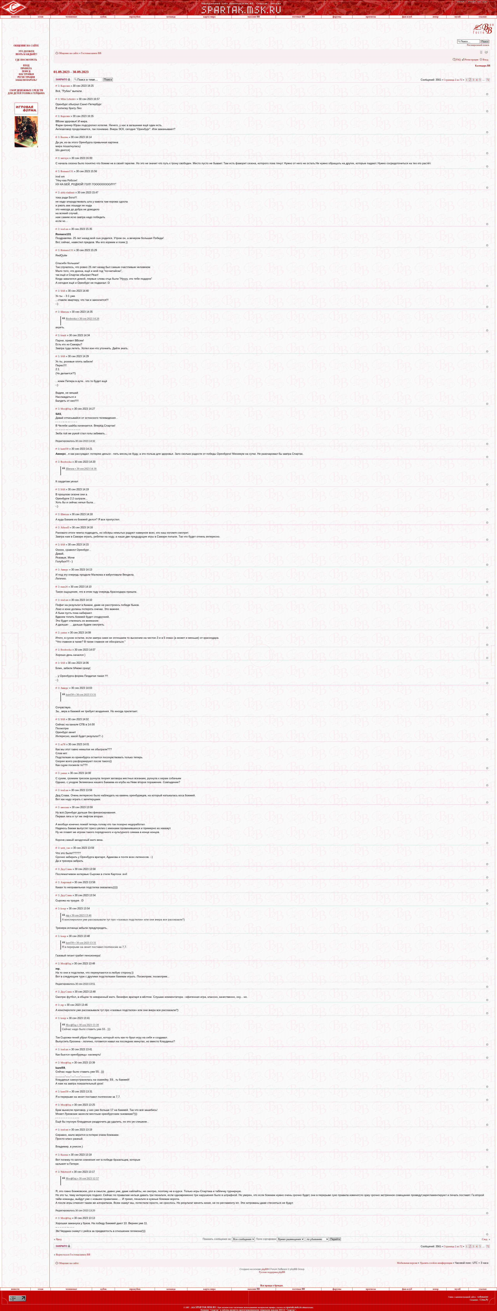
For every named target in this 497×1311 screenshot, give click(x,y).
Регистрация (471, 59)
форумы (337, 16)
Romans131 (67, 171)
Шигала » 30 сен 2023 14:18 (81, 468)
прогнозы (371, 16)
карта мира (209, 16)
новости (15, 16)
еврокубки (134, 16)
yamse (64, 632)
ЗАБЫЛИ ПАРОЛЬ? (26, 80)
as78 (63, 744)
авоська (65, 807)
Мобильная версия (481, 52)
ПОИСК (26, 71)
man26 (64, 586)
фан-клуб (407, 16)
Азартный (66, 882)
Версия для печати (486, 52)
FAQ (458, 59)
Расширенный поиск (478, 45)
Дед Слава (66, 869)
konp (63, 908)
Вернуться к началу (487, 94)
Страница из (453, 79)
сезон (40, 16)
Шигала (65, 311)
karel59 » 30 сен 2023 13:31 (81, 694)
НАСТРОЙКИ (26, 74)
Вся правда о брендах (271, 1285)
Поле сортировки (266, 1239)
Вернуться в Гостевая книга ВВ (73, 1254)
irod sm (64, 229)
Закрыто (58, 78)
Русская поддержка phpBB (272, 1272)
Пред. (59, 1239)
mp (62, 1004)
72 (488, 79)
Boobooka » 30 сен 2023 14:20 (82, 318)
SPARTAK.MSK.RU (205, 1307)
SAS (63, 290)
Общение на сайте (69, 53)
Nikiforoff (66, 1171)
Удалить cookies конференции (436, 1262)
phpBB (265, 1269)
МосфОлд (66, 408)
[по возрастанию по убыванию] (323, 1239)
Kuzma (64, 137)
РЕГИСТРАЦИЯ (26, 77)
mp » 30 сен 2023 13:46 (78, 915)
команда (171, 16)
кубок (103, 16)
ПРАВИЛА (26, 68)
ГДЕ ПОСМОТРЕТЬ (26, 59)
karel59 (65, 448)
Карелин (65, 85)
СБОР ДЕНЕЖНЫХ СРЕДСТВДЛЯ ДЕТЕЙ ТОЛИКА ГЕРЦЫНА (26, 92)
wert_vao (65, 847)
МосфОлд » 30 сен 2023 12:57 (82, 1178)
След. (485, 1239)
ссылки (483, 16)
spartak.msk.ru (294, 1307)
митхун (65, 158)
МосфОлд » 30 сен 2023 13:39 (82, 1024)
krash (63, 335)
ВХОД (26, 65)
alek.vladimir (68, 192)
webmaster (482, 1296)
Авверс (64, 569)
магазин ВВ (254, 16)
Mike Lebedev (68, 99)
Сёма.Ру (484, 1299)
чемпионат (71, 16)
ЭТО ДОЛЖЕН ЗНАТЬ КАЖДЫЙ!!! (26, 53)
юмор (436, 16)
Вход (485, 59)
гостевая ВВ (298, 16)
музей (457, 16)
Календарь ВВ (482, 65)
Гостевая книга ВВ (91, 53)
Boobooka (66, 461)
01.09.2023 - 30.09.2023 (71, 72)
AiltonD (65, 527)
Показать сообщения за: (217, 1239)
